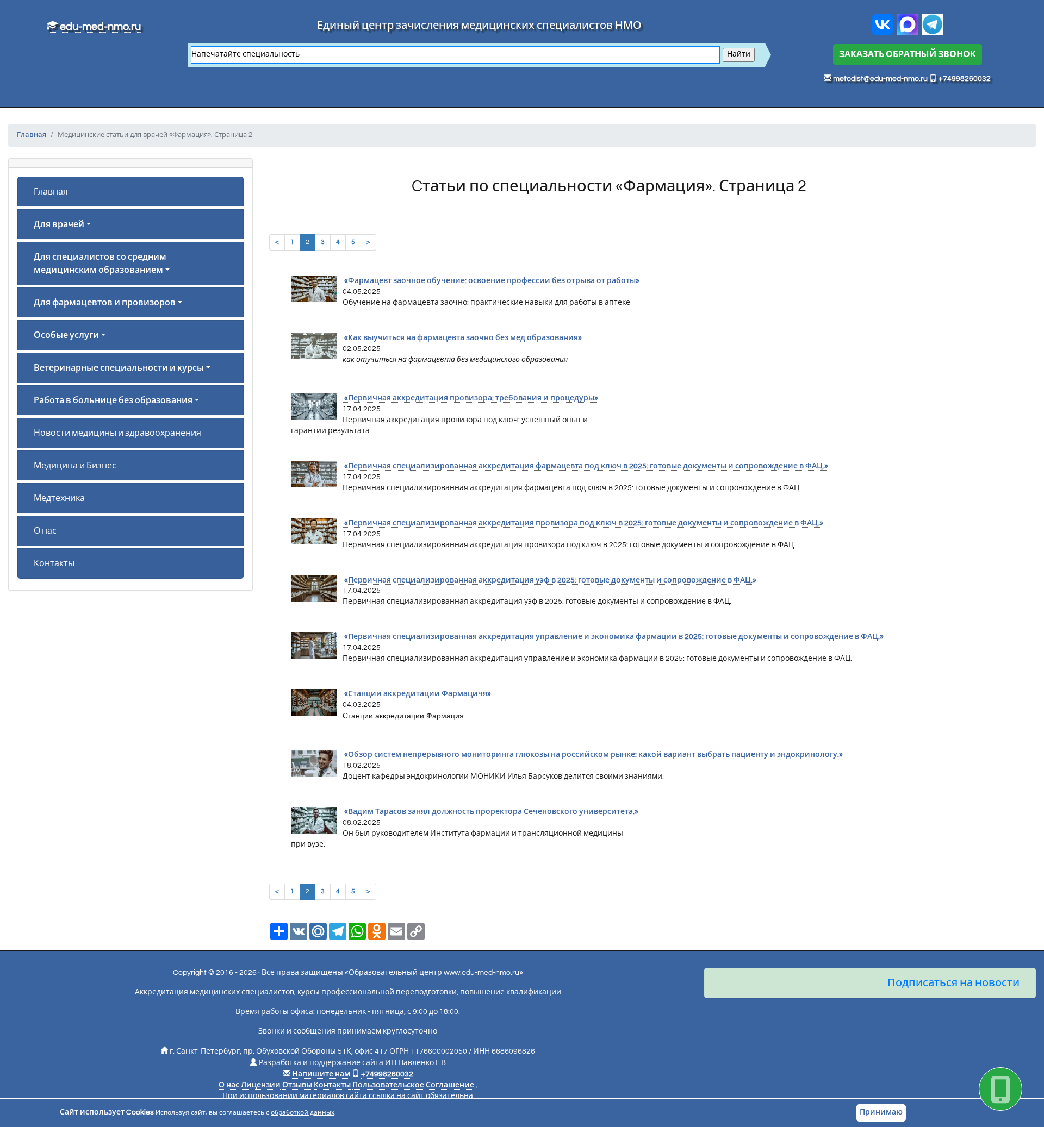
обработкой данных (302, 1112)
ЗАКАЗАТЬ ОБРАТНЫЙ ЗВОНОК (907, 54)
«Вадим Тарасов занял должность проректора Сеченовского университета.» (490, 812)
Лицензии (261, 1085)
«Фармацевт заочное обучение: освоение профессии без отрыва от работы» (491, 281)
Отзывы (297, 1085)
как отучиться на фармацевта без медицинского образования (455, 360)
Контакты (54, 563)
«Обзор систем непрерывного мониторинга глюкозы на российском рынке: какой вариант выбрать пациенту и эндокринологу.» (593, 755)
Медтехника (59, 498)
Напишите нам (321, 1074)
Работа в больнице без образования (113, 400)
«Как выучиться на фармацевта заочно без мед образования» (462, 338)
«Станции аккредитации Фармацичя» (417, 694)
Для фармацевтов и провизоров (105, 302)
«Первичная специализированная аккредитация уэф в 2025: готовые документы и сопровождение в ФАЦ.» (549, 580)
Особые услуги (66, 335)
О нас (45, 531)
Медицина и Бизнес (75, 465)
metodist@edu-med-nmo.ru (880, 79)
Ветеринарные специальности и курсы (119, 368)
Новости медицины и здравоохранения (117, 433)
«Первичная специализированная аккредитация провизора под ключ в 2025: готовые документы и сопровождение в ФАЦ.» (583, 523)
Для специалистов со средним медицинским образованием (100, 263)
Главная (51, 191)
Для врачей (59, 224)
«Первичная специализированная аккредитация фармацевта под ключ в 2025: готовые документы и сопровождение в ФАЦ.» (585, 466)
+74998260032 (965, 79)
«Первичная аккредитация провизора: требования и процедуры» (470, 398)
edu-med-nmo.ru (99, 26)
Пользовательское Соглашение (413, 1085)
